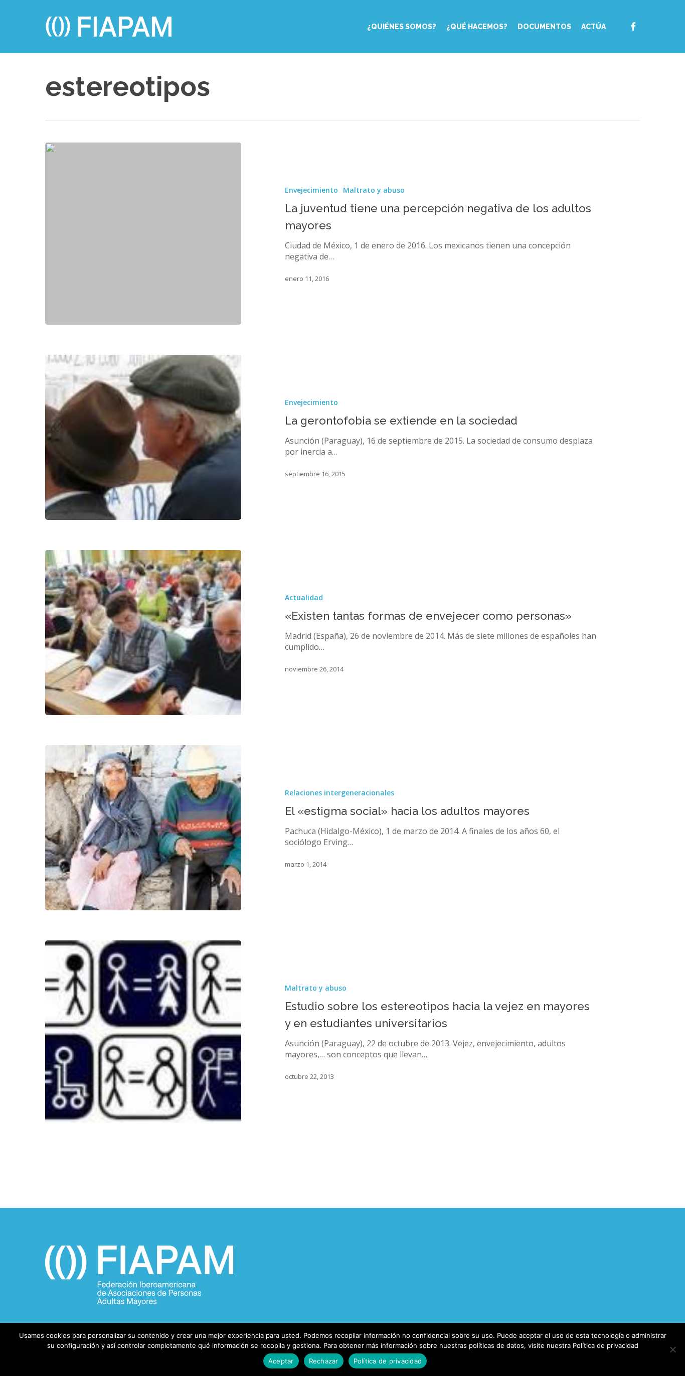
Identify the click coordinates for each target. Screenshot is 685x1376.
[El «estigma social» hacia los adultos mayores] (143, 827)
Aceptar (281, 1361)
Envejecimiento (311, 190)
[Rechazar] (672, 1349)
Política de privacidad (388, 1361)
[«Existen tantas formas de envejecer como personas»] (143, 632)
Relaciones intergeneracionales (339, 792)
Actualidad (304, 597)
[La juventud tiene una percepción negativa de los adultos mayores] (143, 234)
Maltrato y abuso (374, 190)
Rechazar (323, 1361)
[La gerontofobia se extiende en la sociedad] (143, 437)
